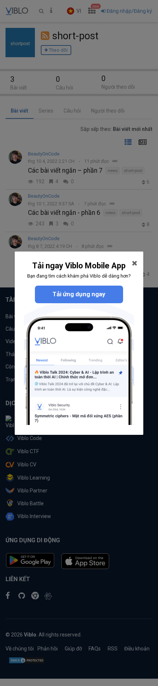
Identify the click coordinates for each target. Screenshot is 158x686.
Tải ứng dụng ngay (79, 294)
